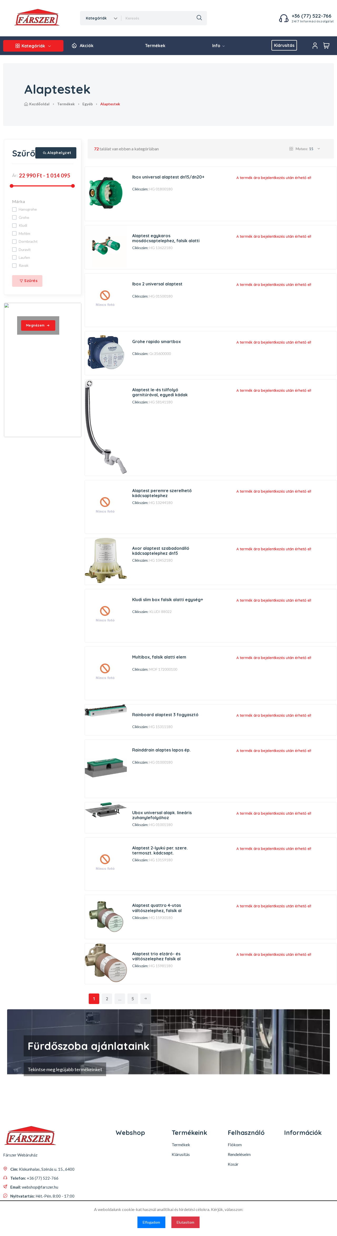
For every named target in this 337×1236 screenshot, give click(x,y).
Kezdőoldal (39, 104)
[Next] (145, 998)
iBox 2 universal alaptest (157, 283)
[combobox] (101, 18)
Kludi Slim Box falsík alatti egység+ (167, 599)
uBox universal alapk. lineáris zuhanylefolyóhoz (162, 815)
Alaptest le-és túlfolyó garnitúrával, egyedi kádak (160, 392)
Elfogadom (151, 1222)
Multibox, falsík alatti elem (159, 657)
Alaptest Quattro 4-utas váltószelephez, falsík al (157, 908)
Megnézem (35, 325)
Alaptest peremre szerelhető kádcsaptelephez (162, 493)
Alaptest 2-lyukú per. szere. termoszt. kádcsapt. (160, 850)
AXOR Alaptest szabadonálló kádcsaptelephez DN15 (160, 551)
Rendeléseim (239, 1154)
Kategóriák (33, 45)
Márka (18, 201)
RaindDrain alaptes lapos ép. (161, 750)
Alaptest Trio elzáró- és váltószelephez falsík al (156, 956)
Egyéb (87, 104)
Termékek (155, 45)
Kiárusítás (284, 45)
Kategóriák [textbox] (96, 18)
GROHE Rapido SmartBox (156, 341)
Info (216, 45)
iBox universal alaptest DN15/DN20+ (168, 177)
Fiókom (235, 1144)
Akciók (86, 45)
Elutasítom (185, 1222)
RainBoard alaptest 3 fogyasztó (165, 714)
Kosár (233, 1163)
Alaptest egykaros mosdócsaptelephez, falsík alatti (166, 238)
